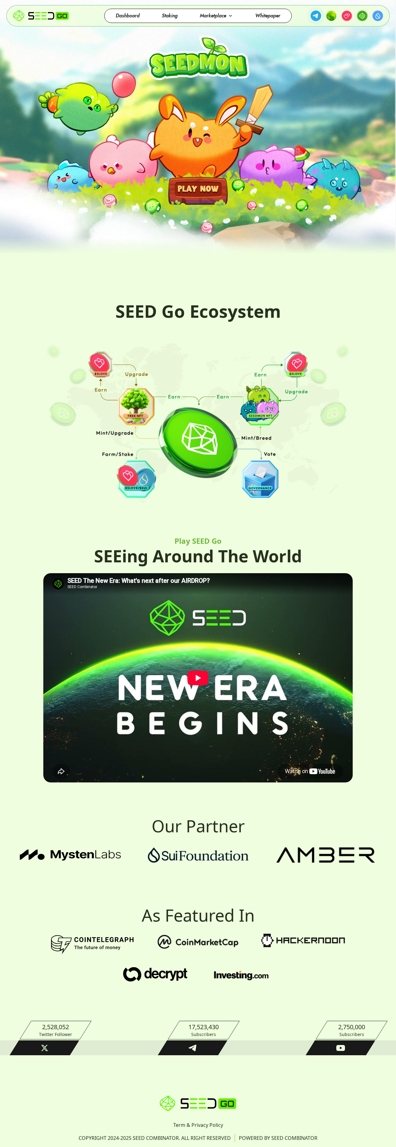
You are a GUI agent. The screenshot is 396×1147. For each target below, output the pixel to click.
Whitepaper (267, 15)
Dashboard (128, 15)
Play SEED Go (198, 541)
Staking (170, 15)
